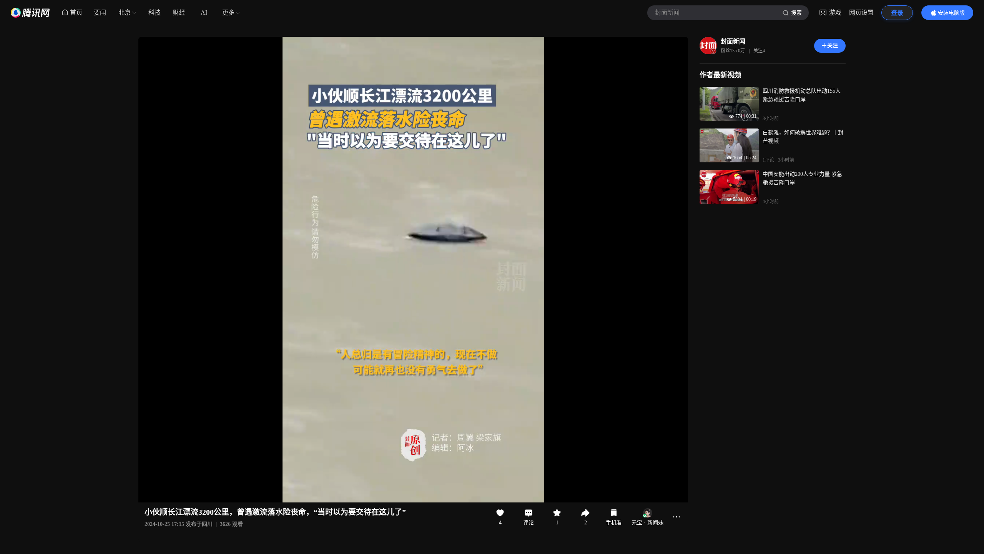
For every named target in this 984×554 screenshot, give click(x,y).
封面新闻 (733, 41)
